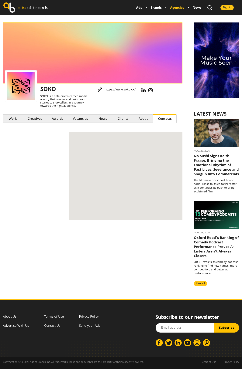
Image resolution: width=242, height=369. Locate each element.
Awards (57, 119)
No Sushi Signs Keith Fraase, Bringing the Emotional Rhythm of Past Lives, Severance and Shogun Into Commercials (216, 165)
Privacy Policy (89, 317)
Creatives (35, 119)
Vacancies (80, 119)
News (197, 8)
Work (13, 119)
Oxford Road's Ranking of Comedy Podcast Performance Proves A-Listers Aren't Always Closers (216, 247)
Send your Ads (89, 326)
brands (33, 7)
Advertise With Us (16, 326)
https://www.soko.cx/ (120, 90)
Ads (139, 8)
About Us (9, 317)
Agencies (177, 8)
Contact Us (52, 326)
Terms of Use (54, 317)
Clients (123, 119)
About (143, 119)
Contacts (165, 119)
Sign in (227, 7)
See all (200, 283)
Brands (156, 8)
